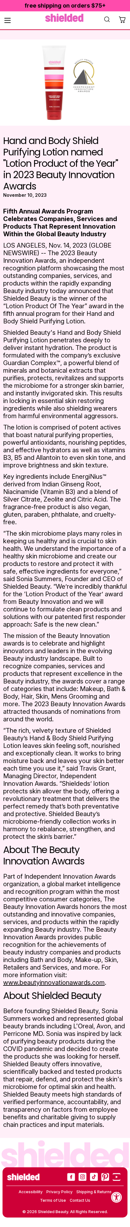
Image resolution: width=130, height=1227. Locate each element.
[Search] (106, 20)
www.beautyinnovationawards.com (54, 982)
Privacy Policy (59, 1192)
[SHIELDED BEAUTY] (65, 17)
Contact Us (80, 1200)
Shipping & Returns (94, 1192)
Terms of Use (53, 1200)
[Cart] (122, 20)
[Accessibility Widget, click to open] (116, 1197)
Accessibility (31, 1192)
